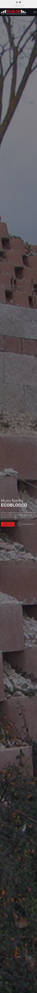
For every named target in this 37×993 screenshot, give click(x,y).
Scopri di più (7, 524)
